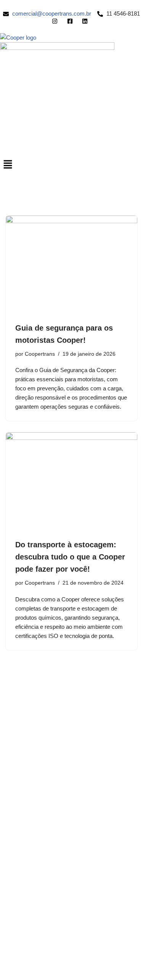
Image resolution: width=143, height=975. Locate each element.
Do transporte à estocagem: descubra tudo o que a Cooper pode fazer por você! (70, 556)
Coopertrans (40, 354)
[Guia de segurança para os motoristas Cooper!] (71, 265)
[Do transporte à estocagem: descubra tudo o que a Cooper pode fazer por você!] (71, 481)
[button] (71, 165)
